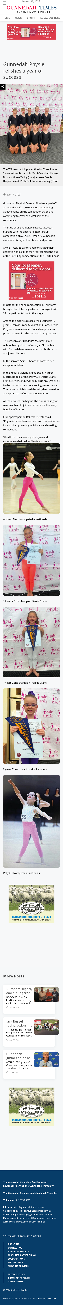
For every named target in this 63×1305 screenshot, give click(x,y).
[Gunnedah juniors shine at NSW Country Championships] (46, 1066)
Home (6, 17)
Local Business (50, 17)
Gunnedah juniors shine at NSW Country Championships (18, 1060)
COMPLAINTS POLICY (19, 1277)
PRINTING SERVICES (18, 1266)
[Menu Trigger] (4, 2)
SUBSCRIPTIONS (16, 1258)
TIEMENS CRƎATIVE (46, 1298)
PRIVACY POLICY (16, 1274)
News (18, 17)
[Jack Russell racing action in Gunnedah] (46, 1034)
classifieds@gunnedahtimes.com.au (33, 1210)
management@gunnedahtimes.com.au (38, 1218)
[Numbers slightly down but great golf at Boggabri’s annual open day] (46, 1001)
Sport (31, 17)
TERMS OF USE (15, 1281)
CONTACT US (15, 1247)
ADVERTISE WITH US (18, 1251)
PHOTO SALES (15, 1262)
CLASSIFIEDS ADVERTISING (22, 1255)
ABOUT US (13, 1244)
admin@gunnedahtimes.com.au (29, 1221)
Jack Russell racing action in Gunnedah (18, 1025)
